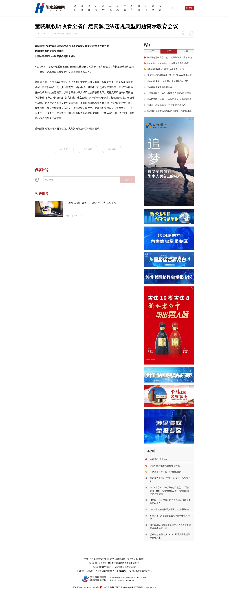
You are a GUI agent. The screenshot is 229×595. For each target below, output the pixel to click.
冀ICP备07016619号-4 (86, 571)
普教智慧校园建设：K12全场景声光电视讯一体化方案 (170, 536)
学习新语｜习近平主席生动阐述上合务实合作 (170, 479)
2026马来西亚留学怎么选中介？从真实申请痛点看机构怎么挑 (170, 526)
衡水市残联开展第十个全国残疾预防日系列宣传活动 (169, 99)
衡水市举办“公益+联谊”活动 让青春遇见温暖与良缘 (169, 63)
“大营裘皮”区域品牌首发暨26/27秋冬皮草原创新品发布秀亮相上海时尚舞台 (169, 75)
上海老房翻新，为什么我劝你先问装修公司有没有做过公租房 (169, 93)
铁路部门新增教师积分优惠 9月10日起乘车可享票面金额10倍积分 (169, 111)
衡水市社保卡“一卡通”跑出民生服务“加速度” (166, 81)
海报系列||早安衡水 (159, 459)
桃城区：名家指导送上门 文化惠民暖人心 (165, 105)
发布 (127, 180)
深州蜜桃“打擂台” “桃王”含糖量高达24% (164, 69)
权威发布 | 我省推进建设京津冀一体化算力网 (170, 517)
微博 (90, 149)
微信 (113, 149)
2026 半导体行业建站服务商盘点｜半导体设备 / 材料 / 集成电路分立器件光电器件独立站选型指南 (169, 490)
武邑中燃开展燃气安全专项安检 (165, 466)
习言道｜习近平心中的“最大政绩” (165, 472)
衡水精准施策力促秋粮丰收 (158, 87)
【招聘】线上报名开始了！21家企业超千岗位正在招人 (170, 501)
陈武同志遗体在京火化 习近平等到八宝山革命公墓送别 (169, 57)
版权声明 (136, 563)
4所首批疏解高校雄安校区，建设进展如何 (169, 509)
